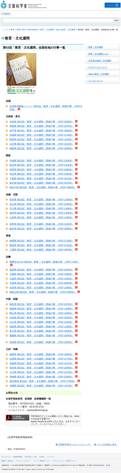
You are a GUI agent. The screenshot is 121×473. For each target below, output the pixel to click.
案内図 (108, 465)
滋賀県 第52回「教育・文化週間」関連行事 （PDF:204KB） (41, 269)
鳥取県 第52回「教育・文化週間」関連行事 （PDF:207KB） (41, 304)
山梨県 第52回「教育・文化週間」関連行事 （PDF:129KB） (41, 217)
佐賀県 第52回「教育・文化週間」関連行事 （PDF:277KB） (41, 359)
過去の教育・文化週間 (65, 30)
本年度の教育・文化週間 (99, 60)
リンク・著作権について (42, 461)
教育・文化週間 (47, 30)
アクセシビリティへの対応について (64, 461)
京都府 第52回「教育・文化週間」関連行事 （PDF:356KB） (41, 274)
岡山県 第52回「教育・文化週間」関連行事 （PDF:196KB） (41, 313)
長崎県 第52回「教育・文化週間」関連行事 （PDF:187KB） (41, 363)
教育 (12, 30)
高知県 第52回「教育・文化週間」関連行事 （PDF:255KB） (41, 342)
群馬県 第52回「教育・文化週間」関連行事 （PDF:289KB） (41, 169)
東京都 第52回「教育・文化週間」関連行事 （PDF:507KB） (41, 183)
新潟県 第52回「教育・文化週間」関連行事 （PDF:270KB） (41, 199)
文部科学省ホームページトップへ (74, 444)
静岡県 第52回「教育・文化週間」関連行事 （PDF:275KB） (41, 241)
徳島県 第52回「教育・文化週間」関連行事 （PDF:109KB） (41, 326)
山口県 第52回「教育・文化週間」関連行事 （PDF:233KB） (41, 322)
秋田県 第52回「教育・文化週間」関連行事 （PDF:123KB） (41, 139)
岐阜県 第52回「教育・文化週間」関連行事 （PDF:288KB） (41, 228)
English (7, 14)
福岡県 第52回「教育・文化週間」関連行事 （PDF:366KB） (41, 354)
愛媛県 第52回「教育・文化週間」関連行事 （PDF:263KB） (41, 335)
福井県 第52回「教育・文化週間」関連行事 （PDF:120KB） (41, 213)
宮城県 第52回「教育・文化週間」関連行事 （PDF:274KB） (41, 135)
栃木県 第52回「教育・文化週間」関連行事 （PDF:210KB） (41, 165)
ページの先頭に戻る (107, 444)
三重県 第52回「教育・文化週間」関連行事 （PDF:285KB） (41, 249)
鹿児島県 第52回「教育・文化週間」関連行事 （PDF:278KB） (43, 381)
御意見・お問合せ (7, 461)
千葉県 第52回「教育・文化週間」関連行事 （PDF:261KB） (41, 178)
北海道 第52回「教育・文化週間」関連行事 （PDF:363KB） (41, 121)
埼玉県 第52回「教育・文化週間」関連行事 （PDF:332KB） (41, 174)
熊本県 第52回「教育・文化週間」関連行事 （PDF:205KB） (41, 368)
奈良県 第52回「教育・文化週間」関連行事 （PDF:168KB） (41, 287)
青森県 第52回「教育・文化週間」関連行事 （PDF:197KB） (41, 126)
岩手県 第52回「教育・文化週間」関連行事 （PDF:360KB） (41, 130)
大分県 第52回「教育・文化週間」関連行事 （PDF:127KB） (41, 372)
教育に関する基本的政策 (27, 30)
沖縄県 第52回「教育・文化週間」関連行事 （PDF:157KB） (41, 385)
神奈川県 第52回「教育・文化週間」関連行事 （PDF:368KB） (43, 187)
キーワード (51, 457)
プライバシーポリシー (23, 461)
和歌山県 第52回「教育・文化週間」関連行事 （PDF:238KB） (43, 292)
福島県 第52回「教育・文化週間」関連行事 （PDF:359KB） (41, 148)
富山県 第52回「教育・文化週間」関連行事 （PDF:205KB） (41, 204)
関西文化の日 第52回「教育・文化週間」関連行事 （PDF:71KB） (44, 262)
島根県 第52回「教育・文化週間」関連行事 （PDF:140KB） (41, 308)
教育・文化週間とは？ (98, 54)
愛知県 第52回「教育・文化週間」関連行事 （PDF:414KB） (41, 245)
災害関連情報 (17, 457)
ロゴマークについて (97, 67)
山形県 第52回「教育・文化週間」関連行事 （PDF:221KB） (41, 144)
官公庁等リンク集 (31, 457)
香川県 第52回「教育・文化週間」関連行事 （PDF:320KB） (41, 331)
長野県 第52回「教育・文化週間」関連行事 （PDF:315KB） (41, 224)
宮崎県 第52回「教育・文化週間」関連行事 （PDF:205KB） (41, 377)
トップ (5, 30)
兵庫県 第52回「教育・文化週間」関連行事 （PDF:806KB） (41, 283)
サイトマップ (5, 457)
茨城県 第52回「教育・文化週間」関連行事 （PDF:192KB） (41, 160)
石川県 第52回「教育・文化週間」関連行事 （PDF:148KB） (41, 208)
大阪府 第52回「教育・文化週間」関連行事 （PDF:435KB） (41, 278)
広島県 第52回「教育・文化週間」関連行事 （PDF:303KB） (41, 317)
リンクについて (95, 81)
